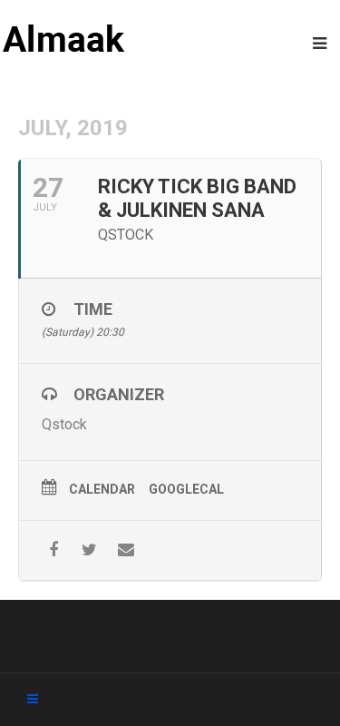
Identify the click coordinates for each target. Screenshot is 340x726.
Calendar (102, 489)
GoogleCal (186, 489)
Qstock (64, 424)
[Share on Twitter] (89, 550)
